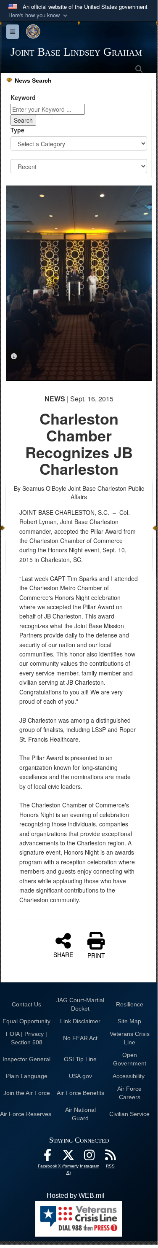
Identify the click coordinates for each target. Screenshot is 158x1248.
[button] (38, 15)
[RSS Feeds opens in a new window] (110, 1157)
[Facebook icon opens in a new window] (47, 1157)
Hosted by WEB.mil (76, 1195)
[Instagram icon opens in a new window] (89, 1157)
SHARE (63, 954)
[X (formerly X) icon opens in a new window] (68, 1157)
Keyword (23, 97)
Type (17, 130)
